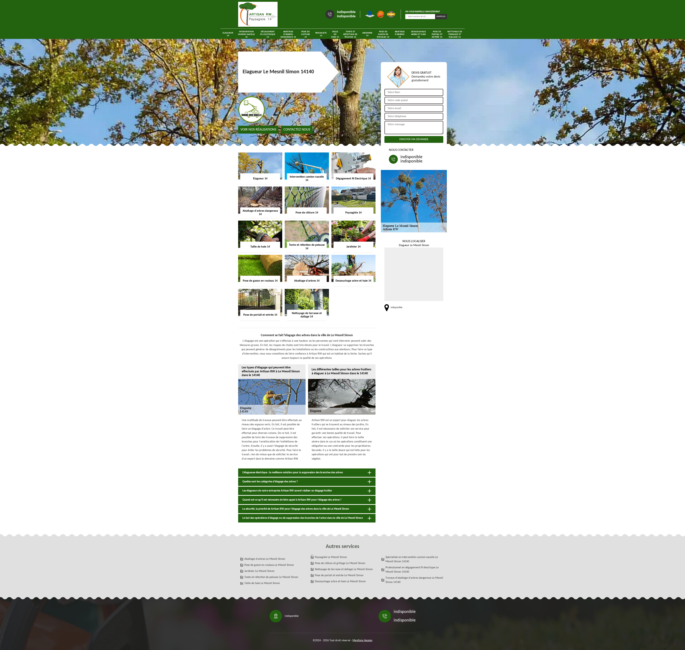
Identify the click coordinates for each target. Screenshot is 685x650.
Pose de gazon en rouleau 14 (383, 34)
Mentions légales (362, 640)
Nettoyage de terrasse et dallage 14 (454, 34)
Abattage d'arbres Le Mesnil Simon (264, 559)
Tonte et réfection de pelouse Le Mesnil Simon (271, 577)
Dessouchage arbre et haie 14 (418, 34)
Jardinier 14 (367, 34)
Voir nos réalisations (258, 129)
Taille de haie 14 (335, 34)
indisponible (346, 12)
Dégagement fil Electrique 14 (267, 34)
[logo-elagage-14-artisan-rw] (258, 14)
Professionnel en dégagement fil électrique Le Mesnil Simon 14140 (412, 569)
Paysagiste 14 (321, 34)
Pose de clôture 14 (305, 34)
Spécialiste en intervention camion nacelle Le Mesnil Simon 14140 (411, 559)
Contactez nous (296, 129)
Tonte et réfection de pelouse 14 (350, 34)
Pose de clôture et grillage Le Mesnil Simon (340, 563)
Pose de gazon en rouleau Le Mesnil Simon (269, 565)
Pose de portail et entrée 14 (437, 34)
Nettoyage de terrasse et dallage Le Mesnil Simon (344, 569)
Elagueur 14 (228, 34)
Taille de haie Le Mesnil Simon (262, 583)
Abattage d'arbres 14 (400, 34)
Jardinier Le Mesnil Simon (259, 571)
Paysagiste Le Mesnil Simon (331, 557)
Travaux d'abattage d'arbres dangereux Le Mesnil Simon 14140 (414, 580)
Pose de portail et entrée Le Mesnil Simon (339, 575)
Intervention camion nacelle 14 (246, 34)
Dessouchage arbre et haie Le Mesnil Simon (340, 581)
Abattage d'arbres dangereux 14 (288, 34)
